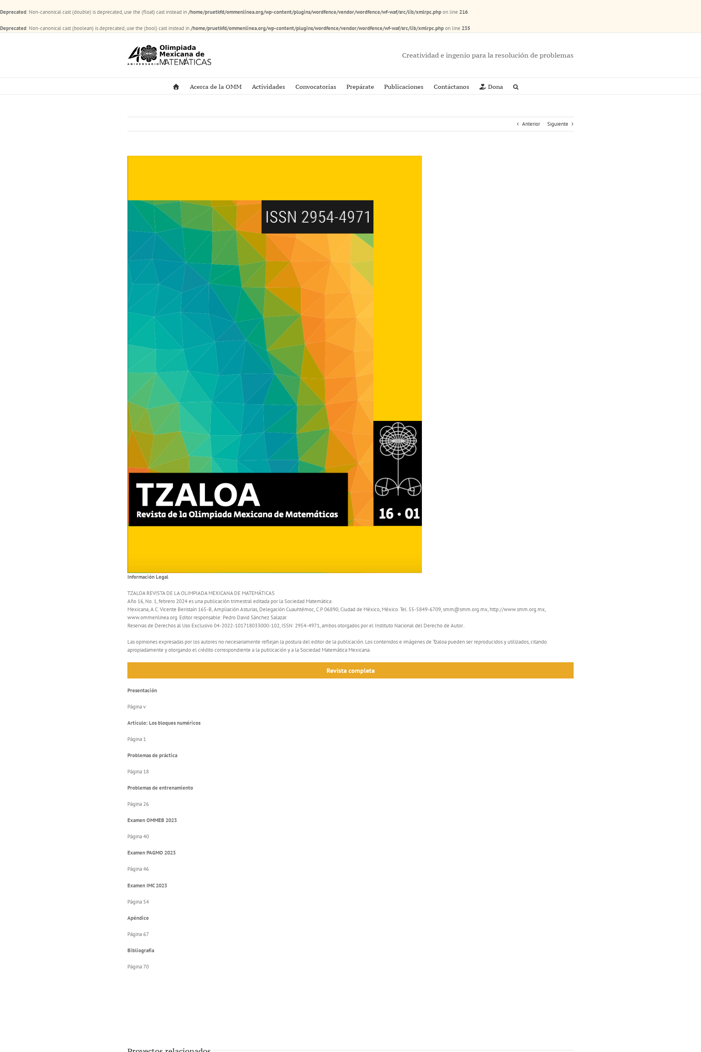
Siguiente (557, 123)
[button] (515, 86)
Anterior (531, 123)
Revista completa (351, 670)
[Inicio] (176, 86)
